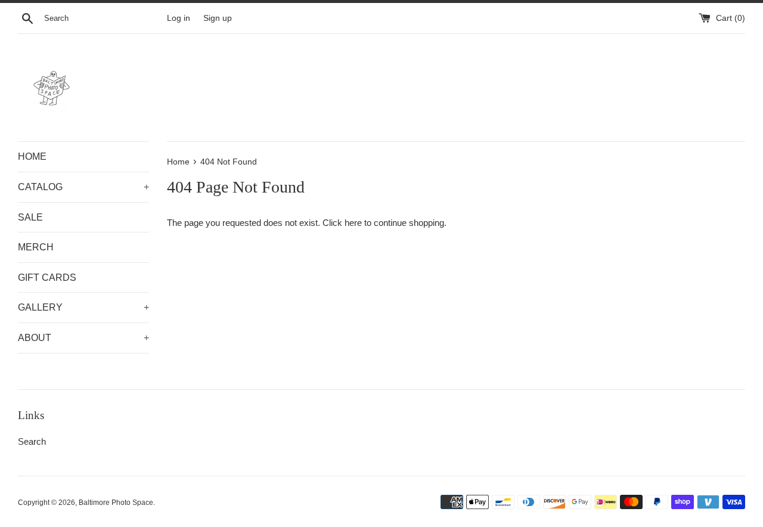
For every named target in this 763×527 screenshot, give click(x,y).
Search (32, 441)
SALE (30, 217)
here (353, 223)
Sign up (217, 18)
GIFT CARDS (47, 277)
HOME (32, 156)
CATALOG (83, 187)
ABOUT (83, 338)
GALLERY (83, 307)
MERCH (36, 247)
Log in (178, 18)
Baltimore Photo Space (116, 502)
